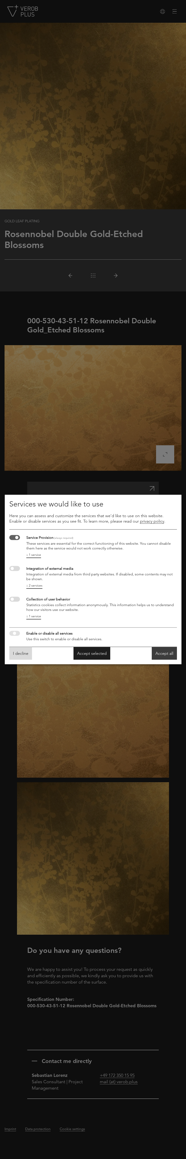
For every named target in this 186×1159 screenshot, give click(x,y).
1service (33, 555)
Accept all (164, 653)
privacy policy (152, 521)
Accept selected (92, 653)
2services (34, 585)
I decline (20, 653)
